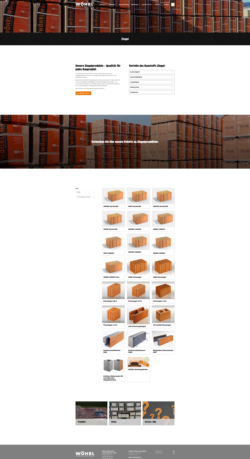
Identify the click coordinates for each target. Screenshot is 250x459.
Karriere (157, 4)
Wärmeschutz (134, 87)
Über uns (102, 4)
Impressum (158, 451)
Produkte (112, 4)
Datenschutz (159, 453)
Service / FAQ (146, 4)
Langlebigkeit (134, 82)
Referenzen (134, 4)
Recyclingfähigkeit (136, 77)
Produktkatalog (124, 4)
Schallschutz (134, 92)
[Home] (85, 4)
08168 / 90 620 (109, 458)
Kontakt (166, 4)
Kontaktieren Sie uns (83, 93)
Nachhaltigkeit (135, 72)
